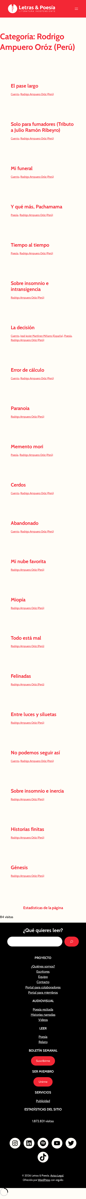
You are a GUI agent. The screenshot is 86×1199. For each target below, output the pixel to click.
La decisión (23, 327)
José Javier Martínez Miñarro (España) (41, 335)
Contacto (43, 982)
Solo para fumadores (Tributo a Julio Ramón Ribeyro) (42, 127)
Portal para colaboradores (43, 987)
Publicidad (43, 1101)
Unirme (43, 1082)
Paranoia (20, 408)
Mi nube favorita (28, 561)
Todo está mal (26, 638)
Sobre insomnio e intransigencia (30, 286)
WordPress (44, 1179)
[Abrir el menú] (76, 8)
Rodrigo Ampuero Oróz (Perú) (37, 94)
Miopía (18, 600)
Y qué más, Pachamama (36, 207)
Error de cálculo (27, 370)
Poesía (14, 215)
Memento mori (27, 446)
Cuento (15, 94)
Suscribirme (43, 1061)
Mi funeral (22, 168)
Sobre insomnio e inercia (37, 791)
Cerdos (18, 485)
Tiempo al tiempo (30, 245)
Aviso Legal (56, 1175)
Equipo (43, 977)
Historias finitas (27, 829)
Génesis (19, 867)
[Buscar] (71, 942)
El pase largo (24, 86)
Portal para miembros (43, 992)
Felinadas (21, 676)
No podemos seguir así (35, 753)
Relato (43, 1042)
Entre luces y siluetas (33, 714)
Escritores (43, 971)
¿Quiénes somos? (43, 966)
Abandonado (24, 523)
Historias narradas (43, 1015)
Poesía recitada (43, 1009)
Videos (43, 1020)
